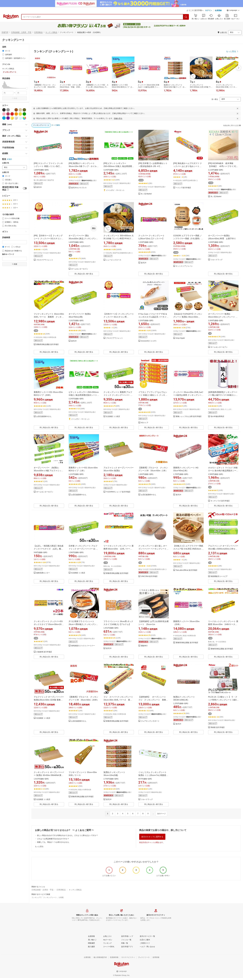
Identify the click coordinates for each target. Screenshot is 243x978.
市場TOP (5, 32)
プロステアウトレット (44, 260)
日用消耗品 (38, 32)
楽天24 (39, 187)
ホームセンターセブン (79, 269)
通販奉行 (144, 646)
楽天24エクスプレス (79, 188)
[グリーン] (24, 114)
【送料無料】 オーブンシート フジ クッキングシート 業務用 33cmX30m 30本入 (154, 700)
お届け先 (5, 163)
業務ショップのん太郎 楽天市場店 (189, 416)
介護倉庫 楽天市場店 (44, 652)
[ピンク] (4, 114)
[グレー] (8, 110)
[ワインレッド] (8, 114)
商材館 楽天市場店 (218, 727)
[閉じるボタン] (237, 108)
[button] (233, 11)
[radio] (3, 51)
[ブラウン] (16, 110)
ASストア (144, 423)
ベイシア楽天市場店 (183, 188)
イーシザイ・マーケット (115, 190)
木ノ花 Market (146, 194)
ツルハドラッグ (216, 260)
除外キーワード (8, 254)
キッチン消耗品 (51, 32)
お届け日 (5, 172)
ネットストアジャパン (184, 266)
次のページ (161, 814)
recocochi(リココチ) (148, 341)
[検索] (186, 17)
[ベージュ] (20, 110)
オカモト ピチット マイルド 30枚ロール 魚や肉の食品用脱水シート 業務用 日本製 (223, 470)
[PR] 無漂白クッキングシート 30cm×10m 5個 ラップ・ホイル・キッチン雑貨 (84, 166)
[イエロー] (20, 114)
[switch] (25, 188)
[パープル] (8, 118)
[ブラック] (4, 110)
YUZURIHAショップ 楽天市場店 (118, 492)
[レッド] (12, 114)
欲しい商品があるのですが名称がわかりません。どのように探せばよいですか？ (67, 835)
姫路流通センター (43, 573)
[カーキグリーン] (24, 110)
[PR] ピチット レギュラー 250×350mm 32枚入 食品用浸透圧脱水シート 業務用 (119, 166)
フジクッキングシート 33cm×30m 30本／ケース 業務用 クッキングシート (49, 317)
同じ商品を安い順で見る (84, 274)
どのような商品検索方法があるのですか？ (53, 839)
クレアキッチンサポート (150, 721)
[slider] (2, 88)
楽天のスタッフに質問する (152, 837)
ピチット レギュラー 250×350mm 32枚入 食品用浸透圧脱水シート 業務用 (84, 395)
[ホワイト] (12, 110)
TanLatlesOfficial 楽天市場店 (186, 570)
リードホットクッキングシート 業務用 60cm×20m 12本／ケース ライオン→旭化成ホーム (119, 549)
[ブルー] (4, 118)
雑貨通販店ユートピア (219, 576)
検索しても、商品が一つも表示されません (53, 842)
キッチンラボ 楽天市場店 (220, 501)
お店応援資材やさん (43, 416)
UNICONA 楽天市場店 (149, 576)
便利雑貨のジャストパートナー (83, 646)
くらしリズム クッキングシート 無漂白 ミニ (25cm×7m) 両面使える (153, 775)
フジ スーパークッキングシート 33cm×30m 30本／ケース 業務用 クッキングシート (118, 700)
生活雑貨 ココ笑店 (113, 416)
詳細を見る (118, 118)
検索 (15, 98)
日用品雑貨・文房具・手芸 (21, 32)
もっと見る (39, 846)
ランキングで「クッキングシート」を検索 (48, 897)
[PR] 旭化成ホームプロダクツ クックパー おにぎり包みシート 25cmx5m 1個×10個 (187, 166)
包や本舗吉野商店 (217, 416)
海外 (10, 159)
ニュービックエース (113, 260)
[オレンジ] (16, 114)
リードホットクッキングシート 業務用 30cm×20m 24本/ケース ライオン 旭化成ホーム (223, 624)
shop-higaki (180, 338)
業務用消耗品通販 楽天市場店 (47, 344)
